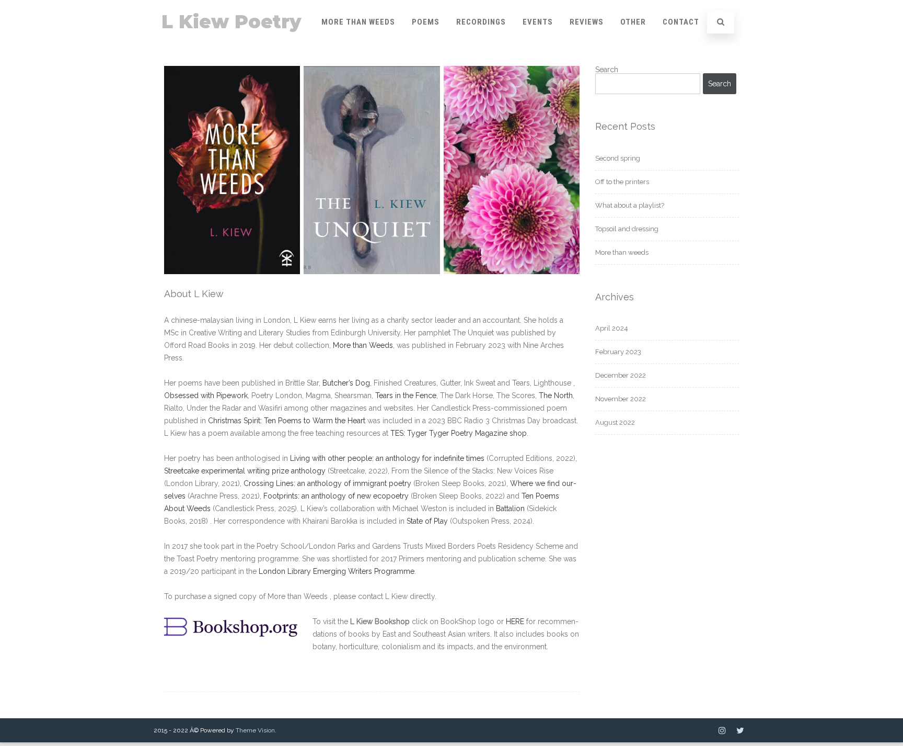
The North (556, 395)
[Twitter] (740, 730)
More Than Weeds (358, 22)
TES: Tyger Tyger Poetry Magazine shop (458, 433)
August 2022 (615, 422)
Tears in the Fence (405, 395)
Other (633, 22)
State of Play (427, 521)
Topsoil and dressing (626, 229)
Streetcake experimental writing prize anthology (246, 471)
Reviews (587, 22)
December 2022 (620, 375)
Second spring (617, 158)
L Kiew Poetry (231, 21)
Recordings (481, 22)
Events (538, 22)
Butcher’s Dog (346, 383)
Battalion (511, 508)
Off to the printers (622, 182)
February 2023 (618, 352)
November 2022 (620, 399)
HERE (515, 621)
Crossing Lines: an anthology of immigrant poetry (327, 483)
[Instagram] (722, 730)
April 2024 (611, 328)
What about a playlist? (629, 205)
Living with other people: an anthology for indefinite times (387, 458)
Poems (425, 22)
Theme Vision (255, 730)
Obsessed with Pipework (206, 395)
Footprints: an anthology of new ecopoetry (336, 496)
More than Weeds (363, 345)
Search (606, 69)
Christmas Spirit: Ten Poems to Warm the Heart (286, 420)
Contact (681, 22)
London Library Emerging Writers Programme (336, 571)
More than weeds (622, 252)
